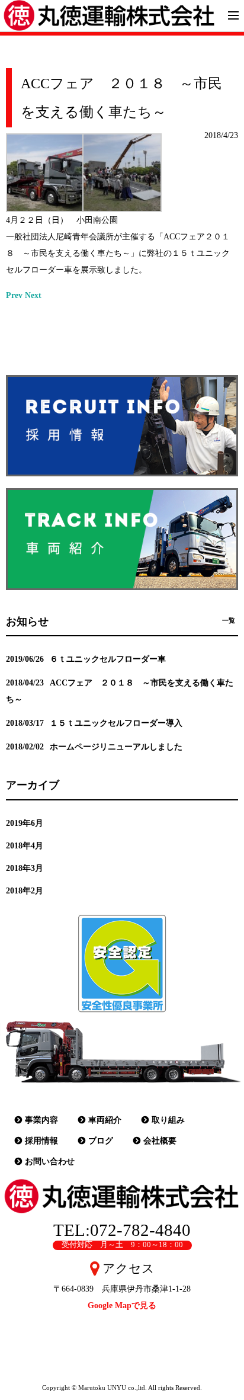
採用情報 (41, 1140)
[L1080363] (45, 203)
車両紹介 (104, 1120)
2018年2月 (24, 890)
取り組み (168, 1120)
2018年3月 (24, 868)
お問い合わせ (50, 1161)
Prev (14, 295)
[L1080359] (121, 203)
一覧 (228, 620)
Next (33, 295)
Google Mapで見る (122, 1305)
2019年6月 (24, 823)
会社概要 (159, 1140)
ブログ (100, 1140)
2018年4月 (24, 845)
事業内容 (41, 1120)
